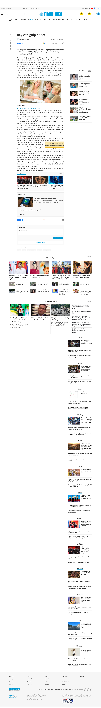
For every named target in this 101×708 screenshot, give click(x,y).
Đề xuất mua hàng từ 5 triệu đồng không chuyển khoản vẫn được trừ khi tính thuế (78, 408)
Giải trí (59, 20)
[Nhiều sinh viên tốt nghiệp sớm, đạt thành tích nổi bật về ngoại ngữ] (74, 524)
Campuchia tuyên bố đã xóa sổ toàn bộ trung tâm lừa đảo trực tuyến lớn (86, 368)
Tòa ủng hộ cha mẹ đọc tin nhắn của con (45, 198)
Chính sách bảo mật (66, 689)
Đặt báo (40, 689)
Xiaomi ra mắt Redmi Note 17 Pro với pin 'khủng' (78, 613)
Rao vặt (82, 679)
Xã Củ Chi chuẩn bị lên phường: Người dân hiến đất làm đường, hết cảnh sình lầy (80, 433)
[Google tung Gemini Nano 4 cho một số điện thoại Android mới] (74, 600)
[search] (14, 14)
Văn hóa (55, 20)
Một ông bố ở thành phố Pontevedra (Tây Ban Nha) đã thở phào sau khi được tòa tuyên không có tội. (48, 201)
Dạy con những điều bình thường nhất (29, 108)
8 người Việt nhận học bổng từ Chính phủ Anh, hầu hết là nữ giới (79, 531)
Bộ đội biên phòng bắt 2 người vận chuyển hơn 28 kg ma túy (86, 342)
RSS (52, 689)
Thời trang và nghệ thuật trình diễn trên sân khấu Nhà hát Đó (79, 659)
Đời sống (32, 20)
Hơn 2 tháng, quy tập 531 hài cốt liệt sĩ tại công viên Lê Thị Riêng (79, 351)
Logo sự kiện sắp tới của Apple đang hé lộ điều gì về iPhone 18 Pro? (79, 607)
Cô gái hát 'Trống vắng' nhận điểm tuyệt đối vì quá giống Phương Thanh (79, 480)
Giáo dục (46, 20)
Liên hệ (37, 8)
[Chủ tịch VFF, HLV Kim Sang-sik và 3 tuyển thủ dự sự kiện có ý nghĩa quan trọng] (74, 550)
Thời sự (18, 20)
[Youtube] (92, 8)
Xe (73, 20)
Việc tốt (19, 250)
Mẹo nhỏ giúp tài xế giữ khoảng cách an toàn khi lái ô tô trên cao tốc (86, 625)
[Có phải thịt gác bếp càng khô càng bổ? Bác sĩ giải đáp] (74, 574)
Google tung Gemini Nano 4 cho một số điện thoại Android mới (86, 599)
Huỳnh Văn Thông (24, 39)
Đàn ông (22, 214)
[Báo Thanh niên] (14, 689)
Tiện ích (33, 8)
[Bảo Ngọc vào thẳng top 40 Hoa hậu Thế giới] (74, 472)
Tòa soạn (57, 689)
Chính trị (13, 20)
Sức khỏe (37, 20)
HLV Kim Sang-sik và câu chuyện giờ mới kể (79, 562)
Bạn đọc (82, 676)
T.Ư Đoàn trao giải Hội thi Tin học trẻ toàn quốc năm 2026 (86, 497)
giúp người (39, 250)
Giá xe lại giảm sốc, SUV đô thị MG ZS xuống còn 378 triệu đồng (80, 633)
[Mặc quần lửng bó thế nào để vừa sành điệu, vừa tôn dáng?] (74, 652)
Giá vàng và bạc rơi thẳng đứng (85, 392)
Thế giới (23, 20)
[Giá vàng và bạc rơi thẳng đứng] (74, 395)
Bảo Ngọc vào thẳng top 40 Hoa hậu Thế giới (86, 471)
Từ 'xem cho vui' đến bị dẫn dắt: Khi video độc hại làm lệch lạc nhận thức (79, 506)
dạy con (24, 250)
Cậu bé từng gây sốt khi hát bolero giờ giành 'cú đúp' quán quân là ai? (80, 485)
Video (76, 20)
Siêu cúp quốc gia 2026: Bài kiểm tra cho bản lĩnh (79, 557)
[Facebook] (94, 8)
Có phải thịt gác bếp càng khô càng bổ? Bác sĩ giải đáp (86, 573)
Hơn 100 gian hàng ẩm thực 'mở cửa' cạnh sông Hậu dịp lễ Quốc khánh (80, 454)
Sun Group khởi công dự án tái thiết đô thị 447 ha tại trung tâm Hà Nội (79, 402)
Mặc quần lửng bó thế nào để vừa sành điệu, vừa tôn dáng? (86, 650)
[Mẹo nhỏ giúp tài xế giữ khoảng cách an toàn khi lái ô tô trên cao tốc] (74, 626)
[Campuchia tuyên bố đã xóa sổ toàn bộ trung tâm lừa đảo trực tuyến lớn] (74, 369)
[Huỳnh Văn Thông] (18, 39)
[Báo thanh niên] (50, 14)
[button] (11, 32)
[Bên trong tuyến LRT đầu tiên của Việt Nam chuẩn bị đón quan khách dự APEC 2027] (74, 446)
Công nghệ (70, 20)
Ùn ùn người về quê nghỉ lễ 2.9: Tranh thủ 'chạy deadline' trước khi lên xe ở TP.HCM (86, 420)
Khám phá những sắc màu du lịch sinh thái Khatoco (79, 459)
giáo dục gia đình (47, 250)
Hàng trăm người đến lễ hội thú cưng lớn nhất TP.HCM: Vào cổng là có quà (79, 428)
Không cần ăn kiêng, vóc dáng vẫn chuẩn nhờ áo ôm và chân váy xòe (79, 665)
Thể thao (64, 20)
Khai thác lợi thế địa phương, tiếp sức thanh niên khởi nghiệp (79, 511)
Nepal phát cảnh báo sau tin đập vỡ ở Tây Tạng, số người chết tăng (80, 382)
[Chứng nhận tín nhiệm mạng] (67, 701)
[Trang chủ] (10, 20)
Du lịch (51, 20)
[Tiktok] (97, 8)
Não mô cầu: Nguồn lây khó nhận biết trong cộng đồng (79, 582)
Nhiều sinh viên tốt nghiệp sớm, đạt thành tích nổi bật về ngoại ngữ (86, 523)
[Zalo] (99, 8)
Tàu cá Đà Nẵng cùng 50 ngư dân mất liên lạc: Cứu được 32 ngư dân (79, 356)
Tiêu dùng (81, 20)
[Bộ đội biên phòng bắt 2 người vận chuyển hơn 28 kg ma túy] (74, 343)
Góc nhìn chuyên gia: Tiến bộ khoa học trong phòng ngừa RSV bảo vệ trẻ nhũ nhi (79, 587)
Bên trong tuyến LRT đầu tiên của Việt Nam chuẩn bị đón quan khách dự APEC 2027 (86, 446)
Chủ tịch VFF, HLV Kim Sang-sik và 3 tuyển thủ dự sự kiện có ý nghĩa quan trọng (86, 550)
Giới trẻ (41, 20)
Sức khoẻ (29, 679)
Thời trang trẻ (87, 20)
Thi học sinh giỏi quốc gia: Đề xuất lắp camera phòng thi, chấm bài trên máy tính (79, 537)
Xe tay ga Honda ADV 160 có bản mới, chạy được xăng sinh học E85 (80, 639)
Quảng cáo (47, 689)
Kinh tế (27, 20)
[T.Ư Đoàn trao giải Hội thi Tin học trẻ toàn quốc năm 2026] (74, 498)
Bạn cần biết (26, 8)
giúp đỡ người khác (32, 250)
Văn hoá (47, 679)
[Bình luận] (10, 43)
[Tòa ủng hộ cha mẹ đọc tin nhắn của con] (25, 202)
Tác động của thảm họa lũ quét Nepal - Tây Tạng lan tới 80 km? (78, 376)
